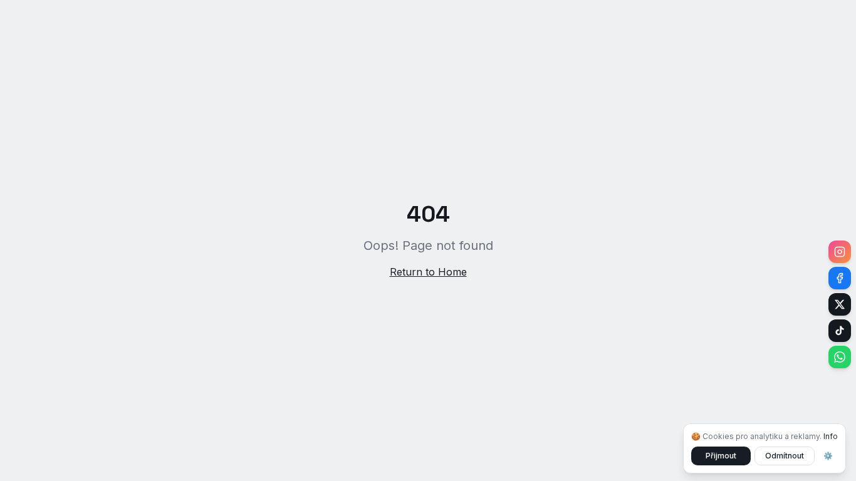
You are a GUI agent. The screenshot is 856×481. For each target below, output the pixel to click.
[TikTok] (839, 330)
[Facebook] (839, 278)
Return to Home (428, 272)
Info (830, 436)
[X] (839, 304)
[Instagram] (839, 251)
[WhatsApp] (839, 357)
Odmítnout (784, 455)
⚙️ (828, 455)
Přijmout (721, 455)
